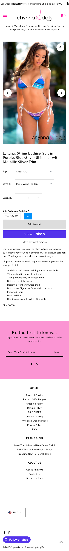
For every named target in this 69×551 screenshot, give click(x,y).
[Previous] (8, 93)
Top (5, 171)
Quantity (7, 197)
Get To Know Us (34, 469)
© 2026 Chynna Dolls (13, 547)
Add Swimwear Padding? (16, 211)
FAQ (34, 429)
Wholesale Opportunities (34, 420)
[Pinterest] (37, 364)
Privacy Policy (34, 425)
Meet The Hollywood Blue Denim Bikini (34, 445)
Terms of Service (34, 395)
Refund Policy (34, 408)
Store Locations (34, 478)
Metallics (19, 26)
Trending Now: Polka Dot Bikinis (34, 454)
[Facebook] (31, 364)
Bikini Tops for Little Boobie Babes (34, 449)
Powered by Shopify (34, 547)
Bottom (7, 183)
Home (7, 26)
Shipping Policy (34, 403)
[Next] (61, 93)
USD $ (17, 512)
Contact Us (34, 474)
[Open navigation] (9, 15)
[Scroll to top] (61, 542)
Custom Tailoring (35, 416)
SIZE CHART (34, 412)
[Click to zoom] (60, 47)
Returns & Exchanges (34, 399)
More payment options (35, 242)
